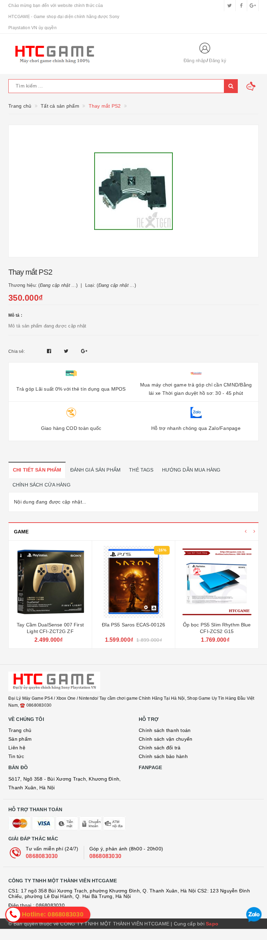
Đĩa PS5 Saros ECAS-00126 (133, 624)
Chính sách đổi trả (160, 747)
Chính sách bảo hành (163, 756)
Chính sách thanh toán (165, 730)
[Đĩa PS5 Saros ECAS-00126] (133, 582)
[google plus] (252, 5)
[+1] (84, 351)
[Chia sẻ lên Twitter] (67, 351)
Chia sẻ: (16, 351)
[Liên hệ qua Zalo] (254, 915)
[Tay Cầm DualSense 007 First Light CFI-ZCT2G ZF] (50, 582)
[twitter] (229, 5)
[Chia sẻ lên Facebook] (50, 351)
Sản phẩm (20, 739)
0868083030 (42, 856)
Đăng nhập (195, 60)
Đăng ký (217, 60)
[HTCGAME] (90, 54)
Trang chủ (19, 730)
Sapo (212, 923)
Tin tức (16, 756)
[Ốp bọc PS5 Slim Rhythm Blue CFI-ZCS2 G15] (216, 582)
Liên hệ (16, 747)
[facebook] (241, 5)
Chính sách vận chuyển (165, 739)
